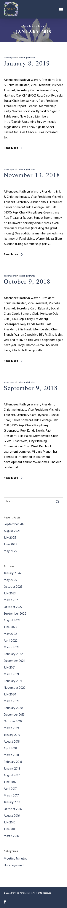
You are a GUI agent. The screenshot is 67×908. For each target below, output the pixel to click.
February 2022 (13, 654)
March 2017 (11, 795)
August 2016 (12, 815)
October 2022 (13, 607)
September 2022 (15, 613)
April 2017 (10, 788)
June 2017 (10, 782)
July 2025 (10, 537)
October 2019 (13, 721)
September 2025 (15, 524)
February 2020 (13, 708)
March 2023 (11, 600)
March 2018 (11, 755)
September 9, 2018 (31, 387)
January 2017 (12, 802)
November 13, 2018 (32, 174)
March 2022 (12, 647)
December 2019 (14, 714)
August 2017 (12, 775)
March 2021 (11, 674)
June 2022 (10, 627)
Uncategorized (13, 865)
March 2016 (11, 836)
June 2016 (10, 829)
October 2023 (13, 586)
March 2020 (12, 701)
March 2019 (11, 728)
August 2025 (12, 531)
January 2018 (12, 768)
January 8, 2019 (27, 63)
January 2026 (12, 573)
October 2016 (13, 809)
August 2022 (12, 620)
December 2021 (14, 660)
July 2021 (9, 667)
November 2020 (14, 687)
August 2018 (12, 741)
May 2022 (10, 634)
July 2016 (9, 822)
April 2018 (10, 748)
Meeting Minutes (27, 58)
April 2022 (10, 640)
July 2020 (10, 694)
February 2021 (13, 681)
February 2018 (13, 761)
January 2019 (12, 735)
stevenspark (10, 58)
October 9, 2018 (27, 281)
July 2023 (10, 593)
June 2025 (10, 544)
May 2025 (10, 551)
